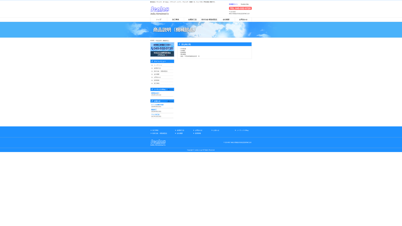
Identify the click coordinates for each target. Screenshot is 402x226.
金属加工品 (192, 19)
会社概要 (226, 19)
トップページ (158, 65)
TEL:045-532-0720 (240, 8)
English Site (245, 4)
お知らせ (216, 130)
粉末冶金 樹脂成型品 (209, 19)
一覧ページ (170, 89)
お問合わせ (243, 19)
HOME (152, 40)
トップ (158, 19)
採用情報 (156, 80)
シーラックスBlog (242, 130)
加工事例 (175, 19)
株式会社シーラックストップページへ (159, 10)
